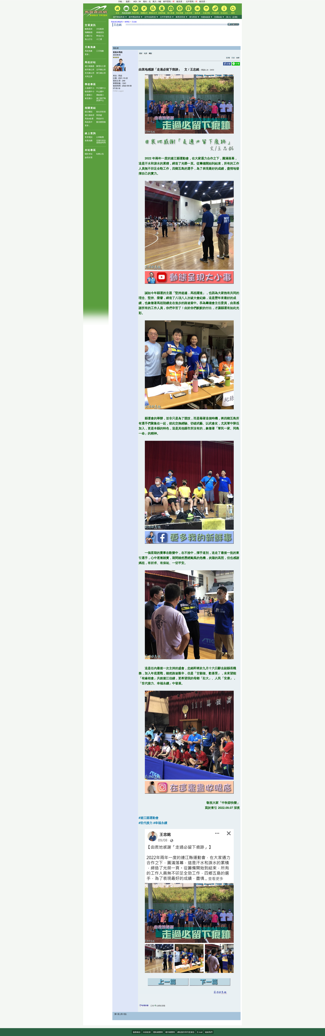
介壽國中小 (89, 88)
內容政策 (147, 1032)
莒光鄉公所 (89, 73)
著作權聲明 (170, 1032)
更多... (87, 54)
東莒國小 (88, 98)
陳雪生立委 (101, 66)
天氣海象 (90, 47)
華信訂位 (100, 36)
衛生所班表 (101, 111)
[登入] (228, 16)
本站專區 (90, 150)
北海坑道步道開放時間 (101, 141)
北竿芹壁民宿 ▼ (167, 16)
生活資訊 (224, 13)
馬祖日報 (135, 13)
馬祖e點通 (89, 118)
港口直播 (170, 13)
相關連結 (90, 107)
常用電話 (88, 137)
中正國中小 (101, 88)
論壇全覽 (88, 157)
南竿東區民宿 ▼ (120, 16)
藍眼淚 (197, 13)
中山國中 (100, 91)
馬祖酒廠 (179, 13)
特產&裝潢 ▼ (206, 16)
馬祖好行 (100, 118)
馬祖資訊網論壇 (117, 21)
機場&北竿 (153, 13)
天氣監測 (215, 13)
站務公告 (100, 154)
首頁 (117, 13)
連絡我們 (209, 1032)
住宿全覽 (188, 13)
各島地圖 (88, 140)
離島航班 (88, 29)
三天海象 (100, 51)
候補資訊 (100, 32)
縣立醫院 (88, 111)
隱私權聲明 (158, 1032)
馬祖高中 (88, 122)
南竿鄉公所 (89, 69)
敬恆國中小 (89, 91)
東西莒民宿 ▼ (182, 16)
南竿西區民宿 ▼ (136, 16)
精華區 (127, 21)
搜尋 (233, 13)
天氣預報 (206, 13)
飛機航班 (144, 13)
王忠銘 (134, 21)
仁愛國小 (88, 95)
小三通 (99, 39)
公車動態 (100, 137)
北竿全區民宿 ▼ (151, 16)
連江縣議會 (89, 66)
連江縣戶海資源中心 (101, 99)
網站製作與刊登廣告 (185, 1032)
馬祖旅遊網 (126, 13)
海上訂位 (88, 39)
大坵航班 (100, 29)
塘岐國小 (100, 95)
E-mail (199, 1032)
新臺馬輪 (161, 13)
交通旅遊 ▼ (219, 16)
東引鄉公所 (101, 73)
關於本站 (88, 154)
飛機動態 (88, 32)
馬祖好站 (90, 62)
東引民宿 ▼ (194, 16)
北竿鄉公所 (101, 69)
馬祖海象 (88, 51)
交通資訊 (90, 25)
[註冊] (235, 16)
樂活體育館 (101, 122)
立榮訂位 (88, 36)
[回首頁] (96, 16)
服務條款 (137, 1032)
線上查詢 (90, 133)
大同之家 (88, 76)
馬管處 (99, 115)
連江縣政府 (89, 115)
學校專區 (90, 84)
